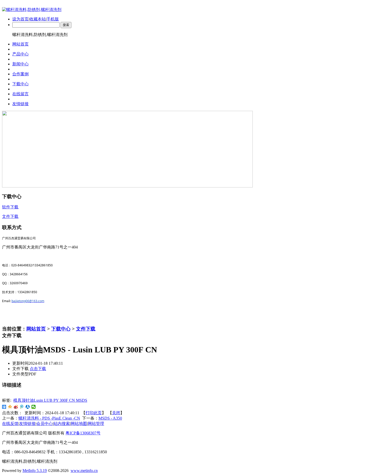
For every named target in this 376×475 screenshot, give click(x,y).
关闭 (116, 413)
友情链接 (27, 423)
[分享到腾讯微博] (22, 407)
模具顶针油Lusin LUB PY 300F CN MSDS (50, 400)
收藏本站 (37, 19)
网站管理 (96, 423)
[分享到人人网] (28, 407)
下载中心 (61, 328)
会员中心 (44, 423)
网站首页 (36, 328)
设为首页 (20, 19)
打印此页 (93, 413)
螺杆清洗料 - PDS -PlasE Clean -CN (49, 418)
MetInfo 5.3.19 (35, 470)
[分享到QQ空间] (10, 407)
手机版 (53, 19)
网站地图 (79, 423)
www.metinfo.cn (84, 470)
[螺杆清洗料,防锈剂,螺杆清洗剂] (31, 9)
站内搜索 (61, 423)
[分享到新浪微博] (16, 407)
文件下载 (85, 328)
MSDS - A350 (110, 418)
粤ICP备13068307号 (83, 433)
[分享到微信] (33, 407)
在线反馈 (10, 423)
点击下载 (38, 368)
